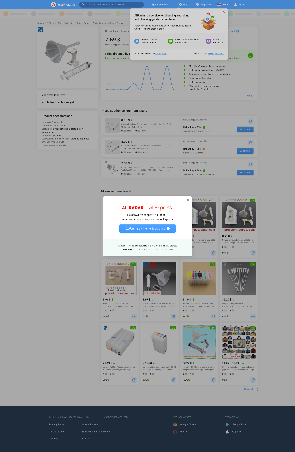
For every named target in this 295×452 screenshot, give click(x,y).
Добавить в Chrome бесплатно (145, 228)
